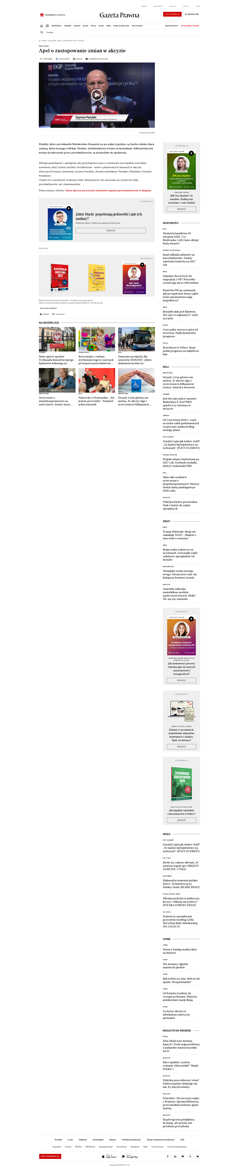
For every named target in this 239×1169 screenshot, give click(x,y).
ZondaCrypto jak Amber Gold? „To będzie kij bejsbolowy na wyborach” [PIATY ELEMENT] (181, 445)
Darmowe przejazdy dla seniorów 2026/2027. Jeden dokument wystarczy (135, 360)
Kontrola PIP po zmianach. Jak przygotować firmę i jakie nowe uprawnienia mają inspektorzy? (180, 295)
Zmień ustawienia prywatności (161, 1140)
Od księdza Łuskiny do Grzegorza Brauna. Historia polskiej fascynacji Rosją (180, 997)
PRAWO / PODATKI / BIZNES (182, 726)
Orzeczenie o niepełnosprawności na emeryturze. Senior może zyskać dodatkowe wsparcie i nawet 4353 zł (56, 401)
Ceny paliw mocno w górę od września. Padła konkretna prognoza (180, 333)
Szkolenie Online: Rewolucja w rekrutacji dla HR (181, 659)
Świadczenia (168, 373)
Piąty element (168, 437)
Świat (165, 272)
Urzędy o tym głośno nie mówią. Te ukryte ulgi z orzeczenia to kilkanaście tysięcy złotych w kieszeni (134, 401)
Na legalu (167, 912)
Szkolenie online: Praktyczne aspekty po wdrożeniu (98, 223)
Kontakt (58, 1140)
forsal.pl (172, 6)
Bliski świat (167, 876)
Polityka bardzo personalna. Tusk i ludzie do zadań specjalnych (180, 505)
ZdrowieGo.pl (121, 1147)
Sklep (198, 6)
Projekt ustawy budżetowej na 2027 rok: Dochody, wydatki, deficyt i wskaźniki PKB (181, 463)
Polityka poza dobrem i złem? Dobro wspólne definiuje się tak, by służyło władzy (181, 1084)
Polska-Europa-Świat (171, 894)
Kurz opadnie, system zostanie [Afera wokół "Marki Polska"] (180, 1066)
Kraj (165, 229)
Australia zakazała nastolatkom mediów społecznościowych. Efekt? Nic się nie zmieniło (179, 594)
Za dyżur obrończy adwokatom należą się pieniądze (176, 1015)
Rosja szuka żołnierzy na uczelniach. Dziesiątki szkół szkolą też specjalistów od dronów (180, 554)
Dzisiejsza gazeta (55, 15)
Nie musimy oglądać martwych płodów (175, 965)
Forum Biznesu (157, 1147)
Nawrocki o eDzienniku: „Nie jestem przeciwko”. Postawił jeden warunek (97, 401)
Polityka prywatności (131, 1140)
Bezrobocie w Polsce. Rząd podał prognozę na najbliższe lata (181, 351)
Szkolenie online (181, 192)
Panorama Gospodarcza (177, 1147)
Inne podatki (52, 41)
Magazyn (166, 497)
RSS (182, 1140)
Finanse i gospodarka (171, 250)
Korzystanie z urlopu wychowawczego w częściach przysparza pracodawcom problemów (96, 360)
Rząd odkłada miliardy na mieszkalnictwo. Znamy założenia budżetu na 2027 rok (179, 260)
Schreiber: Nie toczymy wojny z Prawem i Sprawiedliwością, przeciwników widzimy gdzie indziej (181, 1103)
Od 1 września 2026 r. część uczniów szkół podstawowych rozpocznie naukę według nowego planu (181, 425)
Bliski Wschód (168, 566)
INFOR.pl (78, 1147)
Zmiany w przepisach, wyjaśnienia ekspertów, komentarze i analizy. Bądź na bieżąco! (181, 735)
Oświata (166, 415)
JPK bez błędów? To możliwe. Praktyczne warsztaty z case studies (181, 199)
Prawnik (166, 394)
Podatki (43, 41)
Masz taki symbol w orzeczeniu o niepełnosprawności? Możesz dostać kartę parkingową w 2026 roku (181, 483)
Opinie (165, 945)
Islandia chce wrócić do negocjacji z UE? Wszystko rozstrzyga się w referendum (180, 279)
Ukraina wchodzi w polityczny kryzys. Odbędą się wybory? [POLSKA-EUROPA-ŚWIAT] (181, 902)
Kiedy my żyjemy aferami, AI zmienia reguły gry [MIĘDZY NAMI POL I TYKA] (181, 866)
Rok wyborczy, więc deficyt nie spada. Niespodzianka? (181, 980)
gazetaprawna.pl (105, 1147)
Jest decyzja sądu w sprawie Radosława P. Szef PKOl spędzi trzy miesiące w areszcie (180, 403)
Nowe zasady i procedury (181, 807)
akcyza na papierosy (48, 308)
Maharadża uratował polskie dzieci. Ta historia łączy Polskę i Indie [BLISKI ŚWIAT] (181, 884)
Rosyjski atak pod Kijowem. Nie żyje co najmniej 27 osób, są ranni (180, 315)
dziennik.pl (158, 6)
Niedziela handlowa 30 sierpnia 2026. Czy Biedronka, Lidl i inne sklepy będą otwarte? (181, 238)
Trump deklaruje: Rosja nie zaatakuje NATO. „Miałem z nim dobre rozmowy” (179, 535)
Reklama (83, 1140)
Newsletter (135, 1147)
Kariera (112, 1140)
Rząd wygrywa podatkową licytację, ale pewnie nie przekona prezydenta (178, 1123)
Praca (165, 343)
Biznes (165, 325)
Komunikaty (98, 1140)
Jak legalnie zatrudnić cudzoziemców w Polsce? (181, 812)
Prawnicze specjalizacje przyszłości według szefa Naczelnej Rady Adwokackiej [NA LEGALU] (180, 921)
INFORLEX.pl (90, 1147)
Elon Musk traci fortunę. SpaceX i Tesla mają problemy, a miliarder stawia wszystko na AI (181, 1046)
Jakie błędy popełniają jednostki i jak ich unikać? (109, 216)
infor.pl (186, 6)
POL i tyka (167, 858)
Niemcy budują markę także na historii (180, 951)
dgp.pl (144, 6)
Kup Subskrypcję (172, 14)
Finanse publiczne (170, 455)
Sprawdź (110, 230)
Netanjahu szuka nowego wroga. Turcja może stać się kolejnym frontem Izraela (180, 574)
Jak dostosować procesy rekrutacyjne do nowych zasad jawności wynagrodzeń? (181, 669)
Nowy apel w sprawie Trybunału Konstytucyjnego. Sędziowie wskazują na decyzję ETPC (56, 360)
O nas (70, 1140)
